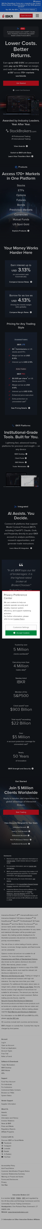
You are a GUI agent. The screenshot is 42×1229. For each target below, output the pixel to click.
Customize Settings (21, 627)
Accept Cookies (22, 633)
